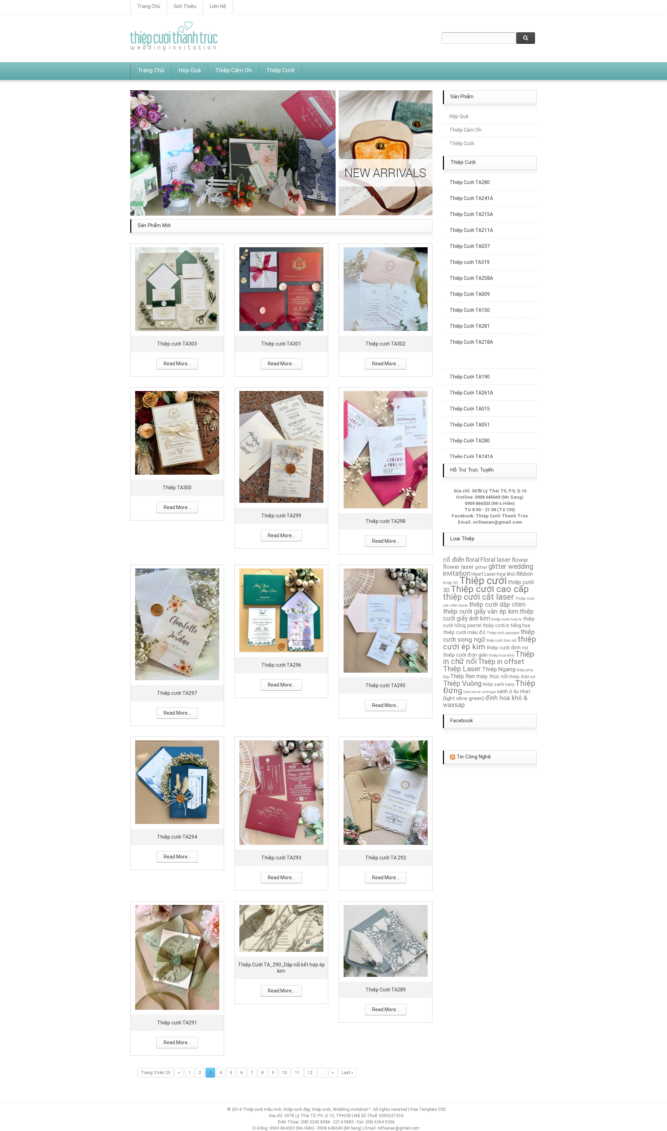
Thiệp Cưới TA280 (470, 422)
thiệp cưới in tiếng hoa (506, 625)
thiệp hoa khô (501, 655)
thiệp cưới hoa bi (506, 619)
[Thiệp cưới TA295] (385, 620)
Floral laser (495, 559)
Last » (347, 1072)
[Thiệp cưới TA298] (385, 449)
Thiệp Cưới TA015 (470, 390)
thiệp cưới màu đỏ (464, 632)
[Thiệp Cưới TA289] (385, 940)
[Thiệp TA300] (177, 432)
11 (297, 1072)
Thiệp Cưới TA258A (471, 260)
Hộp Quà (190, 70)
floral (472, 559)
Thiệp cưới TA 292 (385, 857)
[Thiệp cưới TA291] (177, 956)
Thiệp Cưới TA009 (470, 275)
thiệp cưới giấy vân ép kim (481, 611)
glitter (481, 567)
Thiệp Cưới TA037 (470, 228)
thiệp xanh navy (498, 684)
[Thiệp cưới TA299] (281, 446)
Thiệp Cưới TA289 (385, 989)
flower (520, 559)
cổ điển (453, 560)
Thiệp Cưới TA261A (471, 374)
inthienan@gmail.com (497, 522)
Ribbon (524, 574)
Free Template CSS (427, 1109)
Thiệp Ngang (499, 669)
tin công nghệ (473, 757)
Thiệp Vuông (462, 683)
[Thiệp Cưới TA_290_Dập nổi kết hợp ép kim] (281, 927)
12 (310, 1072)
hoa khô (506, 574)
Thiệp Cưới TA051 (470, 406)
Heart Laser (483, 574)
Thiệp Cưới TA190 (470, 358)
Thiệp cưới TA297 (177, 693)
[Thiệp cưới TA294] (177, 781)
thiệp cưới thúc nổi (501, 640)
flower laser (458, 566)
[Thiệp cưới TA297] (177, 623)
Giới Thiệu (185, 6)
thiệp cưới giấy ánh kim (488, 615)
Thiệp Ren (462, 676)
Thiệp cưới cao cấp (490, 589)
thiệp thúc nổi (492, 676)
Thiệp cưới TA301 (281, 343)
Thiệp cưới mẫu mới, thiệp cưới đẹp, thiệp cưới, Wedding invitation (305, 1109)
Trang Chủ (148, 6)
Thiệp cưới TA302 (385, 343)
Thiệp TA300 (177, 487)
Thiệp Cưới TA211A (471, 212)
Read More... (177, 363)
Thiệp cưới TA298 (385, 521)
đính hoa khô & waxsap (485, 701)
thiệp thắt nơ (522, 676)
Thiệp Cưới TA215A (471, 196)
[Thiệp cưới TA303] (177, 288)
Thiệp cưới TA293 (281, 857)
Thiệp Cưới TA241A (471, 438)
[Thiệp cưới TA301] (281, 288)
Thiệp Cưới (280, 70)
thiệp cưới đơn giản (465, 655)
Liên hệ (218, 6)
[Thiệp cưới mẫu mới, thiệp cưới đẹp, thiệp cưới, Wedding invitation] (173, 36)
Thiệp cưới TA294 (177, 836)
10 (284, 1072)
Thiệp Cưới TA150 (470, 291)
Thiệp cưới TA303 (177, 343)
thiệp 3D (450, 582)
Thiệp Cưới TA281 (470, 307)
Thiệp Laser (462, 668)
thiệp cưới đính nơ (507, 647)
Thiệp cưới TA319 (469, 244)
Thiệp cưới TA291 (177, 1022)
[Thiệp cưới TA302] (385, 288)
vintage (489, 691)
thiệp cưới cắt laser (478, 597)
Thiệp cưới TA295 (385, 685)
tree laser (472, 691)
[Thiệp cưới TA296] (281, 609)
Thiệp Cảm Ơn (233, 70)
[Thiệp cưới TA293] (281, 792)
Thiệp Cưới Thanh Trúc (502, 515)
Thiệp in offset (501, 661)
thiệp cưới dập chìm (497, 604)
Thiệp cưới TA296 (281, 664)
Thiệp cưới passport (503, 633)
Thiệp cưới (483, 581)
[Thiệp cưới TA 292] (385, 792)
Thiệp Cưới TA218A (471, 323)
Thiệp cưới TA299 (281, 515)
